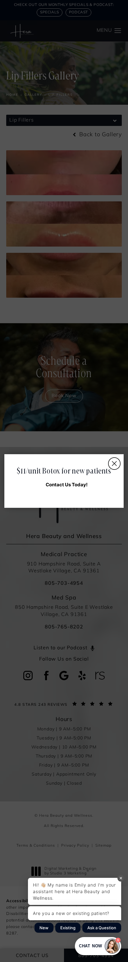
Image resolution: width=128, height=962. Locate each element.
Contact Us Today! (67, 485)
